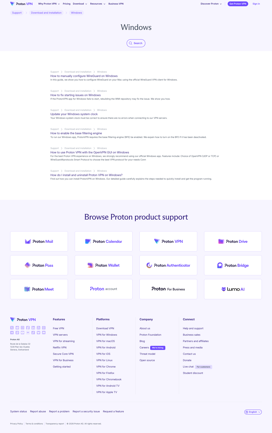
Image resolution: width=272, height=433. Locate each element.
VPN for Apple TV (106, 392)
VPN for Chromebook (108, 379)
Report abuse (38, 411)
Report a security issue (86, 411)
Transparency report (55, 424)
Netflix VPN (60, 347)
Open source (147, 360)
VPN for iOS (103, 353)
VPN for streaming (64, 341)
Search (138, 43)
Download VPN (105, 328)
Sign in (256, 3)
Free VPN (58, 328)
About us (145, 328)
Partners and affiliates (196, 341)
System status (18, 411)
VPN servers (60, 334)
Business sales (191, 334)
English (253, 412)
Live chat (188, 366)
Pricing (66, 3)
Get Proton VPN (238, 3)
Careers (144, 347)
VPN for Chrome (105, 366)
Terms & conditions (34, 424)
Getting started (62, 366)
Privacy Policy (16, 424)
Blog (142, 341)
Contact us (189, 353)
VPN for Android (105, 347)
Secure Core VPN (63, 353)
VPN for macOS (105, 341)
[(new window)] (12, 327)
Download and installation (46, 12)
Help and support (193, 328)
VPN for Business (63, 360)
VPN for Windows (106, 334)
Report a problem (59, 411)
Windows (76, 12)
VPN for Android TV (107, 385)
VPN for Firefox (105, 373)
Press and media (193, 347)
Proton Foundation (150, 334)
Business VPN (116, 3)
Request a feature (113, 411)
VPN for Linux (104, 360)
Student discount (193, 373)
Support (17, 12)
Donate (187, 360)
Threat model (147, 353)
